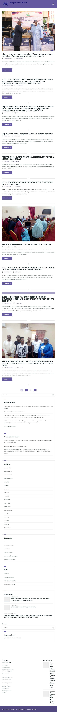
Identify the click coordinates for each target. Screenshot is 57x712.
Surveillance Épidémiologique (11, 556)
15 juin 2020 (7, 136)
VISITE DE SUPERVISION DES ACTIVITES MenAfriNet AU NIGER (26, 244)
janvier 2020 (7, 503)
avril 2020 (6, 492)
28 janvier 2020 (7, 272)
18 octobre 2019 (8, 303)
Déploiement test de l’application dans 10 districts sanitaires (27, 134)
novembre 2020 (8, 475)
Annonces (6, 542)
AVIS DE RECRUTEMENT (10, 426)
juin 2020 (6, 489)
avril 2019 (6, 520)
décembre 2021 (8, 468)
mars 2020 (6, 496)
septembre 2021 (8, 471)
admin (14, 613)
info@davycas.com (7, 683)
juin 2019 (6, 517)
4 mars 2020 (7, 246)
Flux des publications (9, 577)
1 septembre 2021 (14, 605)
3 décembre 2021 (8, 58)
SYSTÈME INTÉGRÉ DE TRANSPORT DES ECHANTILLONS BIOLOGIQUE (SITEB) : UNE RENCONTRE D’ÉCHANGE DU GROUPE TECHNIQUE (28, 299)
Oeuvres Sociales (8, 552)
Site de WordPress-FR (9, 584)
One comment (19, 58)
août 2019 (6, 513)
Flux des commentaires (9, 580)
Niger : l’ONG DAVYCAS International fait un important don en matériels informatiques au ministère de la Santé (28, 55)
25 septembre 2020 (8, 113)
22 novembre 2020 (8, 85)
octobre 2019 (7, 506)
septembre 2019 (8, 510)
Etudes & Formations (9, 545)
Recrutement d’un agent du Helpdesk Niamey (15, 411)
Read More (6, 70)
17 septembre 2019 (8, 367)
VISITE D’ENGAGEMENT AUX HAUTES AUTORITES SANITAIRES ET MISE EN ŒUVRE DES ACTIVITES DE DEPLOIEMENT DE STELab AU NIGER (27, 363)
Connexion (6, 573)
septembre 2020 (8, 478)
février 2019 (7, 527)
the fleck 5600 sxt (8, 449)
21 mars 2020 (7, 186)
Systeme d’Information (9, 559)
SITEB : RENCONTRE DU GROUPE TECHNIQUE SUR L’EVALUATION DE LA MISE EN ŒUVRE (27, 183)
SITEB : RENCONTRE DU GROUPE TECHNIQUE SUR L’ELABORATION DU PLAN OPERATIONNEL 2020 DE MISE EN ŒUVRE (28, 269)
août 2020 (6, 482)
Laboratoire (7, 549)
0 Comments (20, 85)
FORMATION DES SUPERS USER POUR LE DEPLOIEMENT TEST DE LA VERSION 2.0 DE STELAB (28, 158)
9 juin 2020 (6, 161)
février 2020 (7, 499)
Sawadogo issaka (8, 446)
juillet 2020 (7, 485)
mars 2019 (6, 524)
